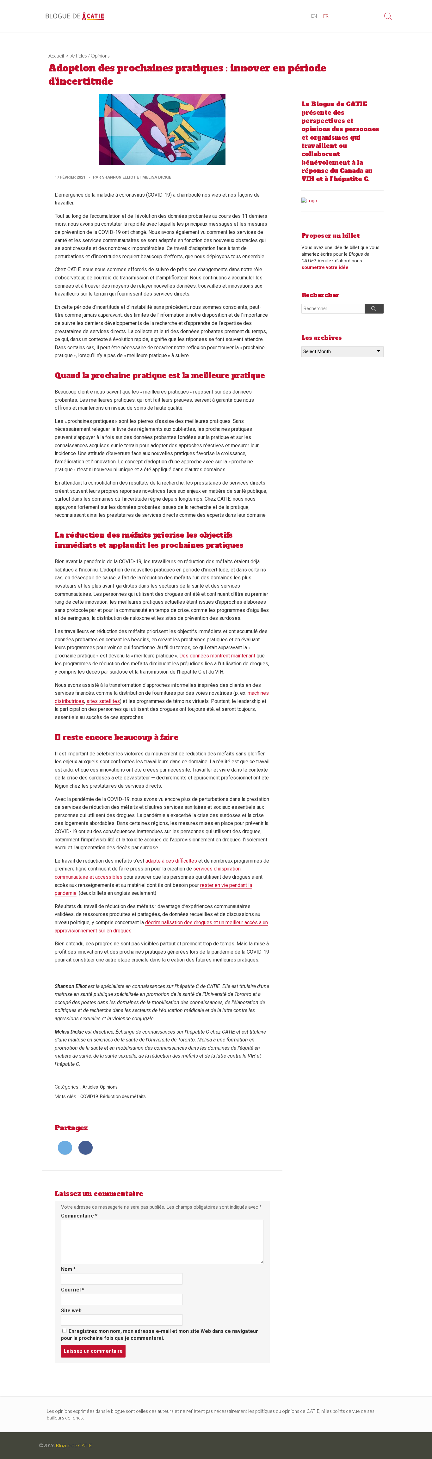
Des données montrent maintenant (217, 656)
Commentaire (79, 1216)
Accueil (56, 55)
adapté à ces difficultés (171, 861)
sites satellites (103, 701)
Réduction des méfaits (123, 1096)
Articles (79, 55)
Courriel (72, 1290)
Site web (71, 1311)
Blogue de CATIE (74, 1445)
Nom (68, 1269)
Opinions (100, 55)
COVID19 (89, 1096)
